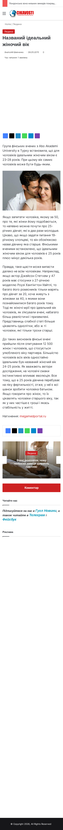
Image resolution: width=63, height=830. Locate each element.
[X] (11, 135)
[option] (32, 459)
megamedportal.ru (33, 416)
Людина (17, 24)
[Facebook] (5, 135)
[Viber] (37, 135)
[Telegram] (30, 135)
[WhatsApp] (24, 135)
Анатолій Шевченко (14, 52)
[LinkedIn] (18, 135)
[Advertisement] (31, 96)
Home (7, 24)
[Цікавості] (21, 13)
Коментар (32, 487)
